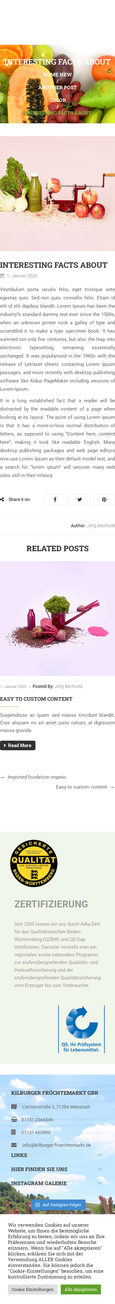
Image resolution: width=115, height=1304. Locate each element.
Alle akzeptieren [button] (81, 1289)
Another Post (57, 87)
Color (58, 100)
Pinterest (104, 499)
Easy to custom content (36, 698)
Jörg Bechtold (101, 525)
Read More (19, 745)
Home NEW (57, 74)
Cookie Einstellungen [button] (33, 1289)
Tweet (79, 499)
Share (55, 499)
